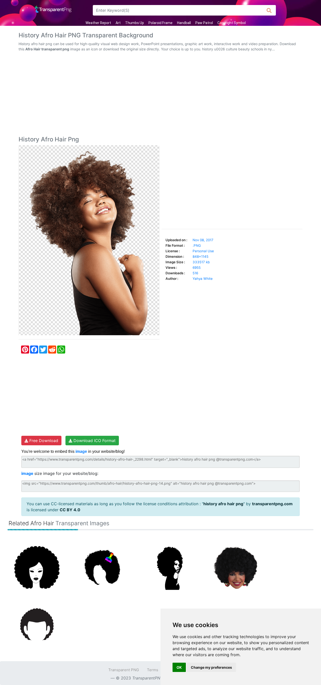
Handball (184, 23)
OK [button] (179, 667)
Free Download (43, 440)
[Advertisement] (160, 95)
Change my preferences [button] (211, 667)
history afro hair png (223, 503)
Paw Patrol (204, 23)
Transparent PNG (123, 669)
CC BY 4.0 (70, 509)
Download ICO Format (94, 440)
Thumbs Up (134, 23)
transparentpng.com (272, 503)
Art (118, 23)
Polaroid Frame (160, 23)
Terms (152, 669)
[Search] (269, 10)
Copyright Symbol (231, 23)
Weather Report (98, 23)
